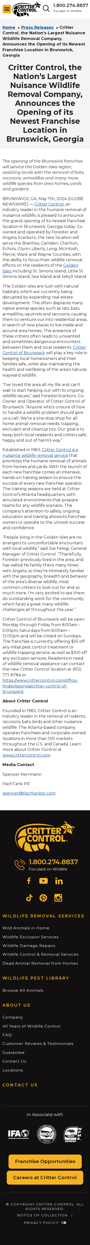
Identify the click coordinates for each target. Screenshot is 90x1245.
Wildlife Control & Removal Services (40, 954)
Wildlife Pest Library (35, 978)
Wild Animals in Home (26, 928)
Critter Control (49, 204)
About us (16, 1005)
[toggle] (7, 9)
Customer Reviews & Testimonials (38, 1043)
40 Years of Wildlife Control (31, 1026)
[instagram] (58, 898)
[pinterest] (43, 898)
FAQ (7, 1034)
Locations (12, 1070)
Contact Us (14, 1061)
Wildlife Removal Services (43, 916)
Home (8, 27)
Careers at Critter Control (45, 1177)
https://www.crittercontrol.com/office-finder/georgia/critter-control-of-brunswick (40, 686)
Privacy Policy (41, 1223)
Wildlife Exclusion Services (30, 937)
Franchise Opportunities (45, 1161)
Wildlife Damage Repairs (28, 945)
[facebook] (28, 881)
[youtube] (43, 882)
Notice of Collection (42, 1215)
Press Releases (37, 27)
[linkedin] (59, 882)
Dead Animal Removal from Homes (40, 963)
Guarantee (13, 1052)
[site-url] (45, 836)
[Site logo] (26, 8)
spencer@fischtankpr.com (29, 793)
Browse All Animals (22, 990)
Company (12, 1017)
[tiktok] (29, 898)
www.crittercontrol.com (26, 755)
